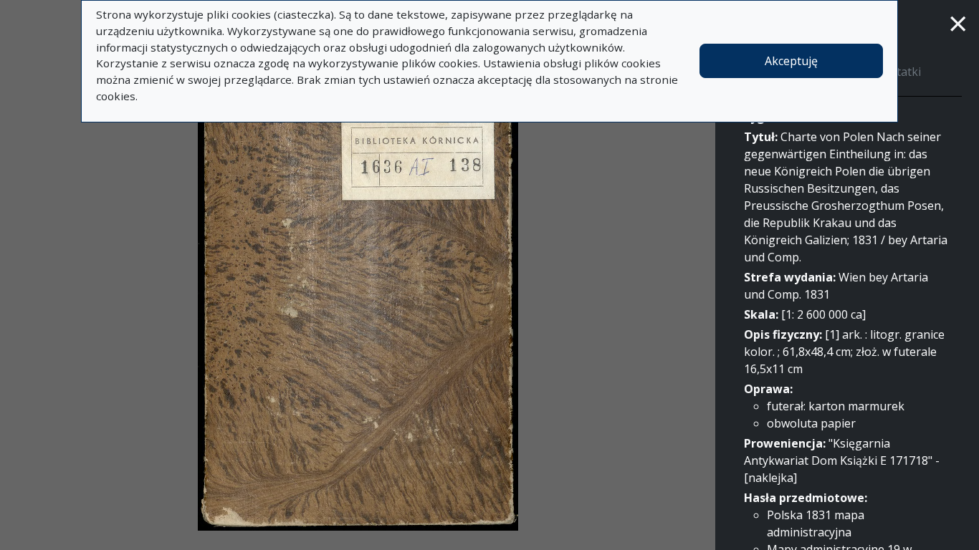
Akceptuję (791, 61)
